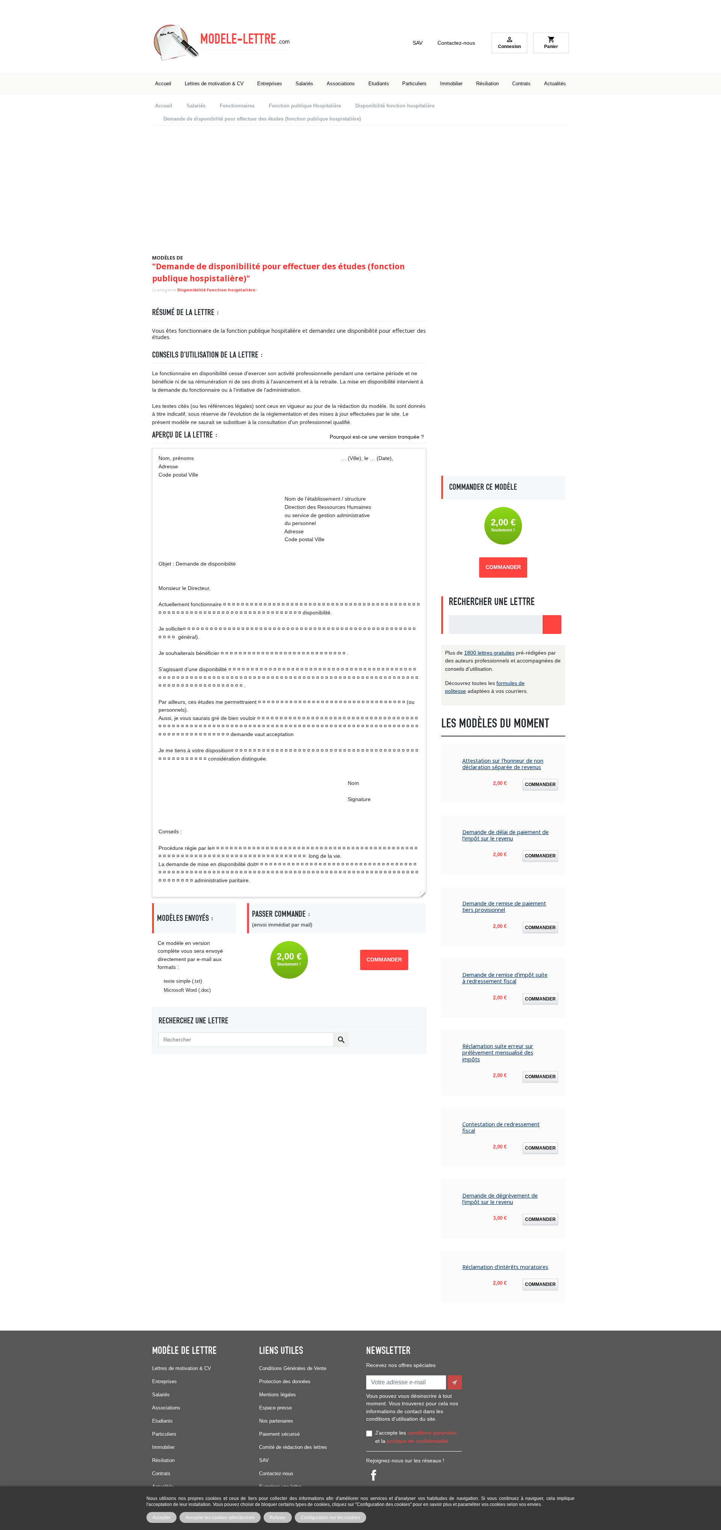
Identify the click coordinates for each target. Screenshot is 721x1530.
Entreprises (164, 1381)
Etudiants (162, 1421)
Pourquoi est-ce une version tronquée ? (377, 437)
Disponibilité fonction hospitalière (216, 290)
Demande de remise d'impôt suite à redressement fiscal (505, 978)
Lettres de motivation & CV (181, 1368)
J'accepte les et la (416, 1437)
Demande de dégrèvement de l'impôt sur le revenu (500, 1199)
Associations (166, 1408)
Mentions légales (277, 1394)
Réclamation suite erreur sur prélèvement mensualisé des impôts (497, 1052)
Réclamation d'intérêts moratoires (505, 1267)
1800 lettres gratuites (489, 653)
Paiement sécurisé (279, 1434)
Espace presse (275, 1408)
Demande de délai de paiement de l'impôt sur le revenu (505, 835)
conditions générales (432, 1433)
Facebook (373, 1475)
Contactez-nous (456, 43)
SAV (417, 43)
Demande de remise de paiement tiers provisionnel (504, 906)
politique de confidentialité (417, 1441)
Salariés (161, 1394)
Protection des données (285, 1381)
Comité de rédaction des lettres (293, 1447)
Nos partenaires (276, 1421)
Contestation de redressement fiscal (501, 1127)
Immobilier (163, 1447)
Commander (384, 960)
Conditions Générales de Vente (292, 1368)
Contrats (161, 1473)
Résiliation (163, 1460)
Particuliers (164, 1434)
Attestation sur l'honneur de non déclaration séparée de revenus (502, 764)
